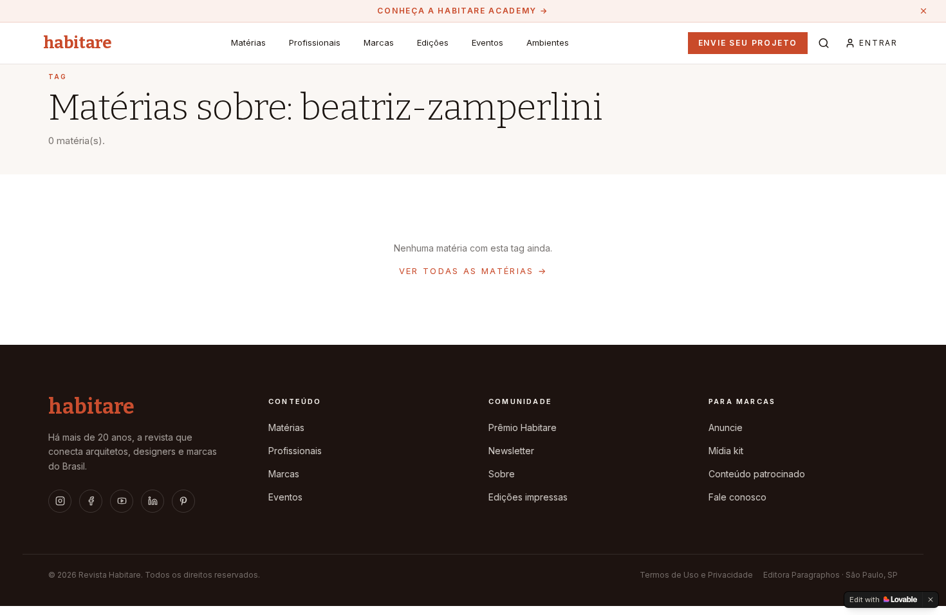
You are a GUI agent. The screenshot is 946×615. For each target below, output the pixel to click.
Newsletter (511, 450)
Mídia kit (726, 450)
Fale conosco (737, 496)
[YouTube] (121, 501)
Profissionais (314, 42)
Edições (433, 42)
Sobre (501, 473)
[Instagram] (59, 501)
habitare (77, 43)
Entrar (878, 43)
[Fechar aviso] (923, 11)
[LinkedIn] (152, 501)
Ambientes (547, 42)
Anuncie (726, 427)
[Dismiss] (930, 599)
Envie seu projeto (748, 43)
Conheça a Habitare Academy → (462, 10)
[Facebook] (90, 501)
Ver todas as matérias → (473, 271)
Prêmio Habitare (522, 427)
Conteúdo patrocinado (757, 473)
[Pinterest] (183, 501)
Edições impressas (528, 496)
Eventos (487, 42)
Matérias (248, 42)
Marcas (379, 42)
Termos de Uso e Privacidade (696, 575)
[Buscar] (824, 43)
